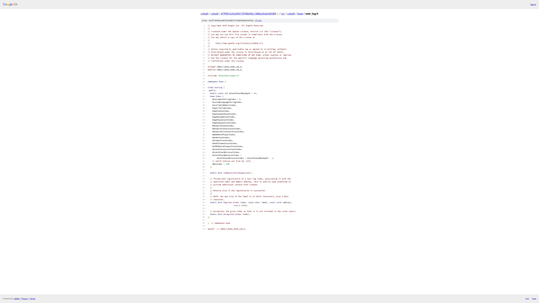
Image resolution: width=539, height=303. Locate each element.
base (300, 13)
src (283, 13)
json (534, 298)
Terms (32, 298)
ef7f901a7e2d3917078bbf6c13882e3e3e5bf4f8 (248, 13)
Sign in (533, 4)
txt (527, 298)
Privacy (24, 298)
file (258, 20)
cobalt (204, 13)
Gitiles (17, 298)
